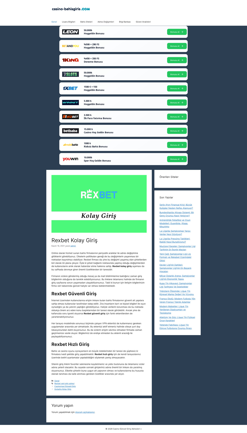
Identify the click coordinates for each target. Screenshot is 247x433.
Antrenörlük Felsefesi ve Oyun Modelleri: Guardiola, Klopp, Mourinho (175, 223)
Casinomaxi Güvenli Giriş (65, 386)
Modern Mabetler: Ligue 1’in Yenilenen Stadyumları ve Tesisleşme (174, 309)
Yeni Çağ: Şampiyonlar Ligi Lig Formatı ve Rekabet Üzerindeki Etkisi (175, 257)
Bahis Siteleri (86, 22)
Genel (54, 22)
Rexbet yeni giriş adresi (64, 383)
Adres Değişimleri (106, 22)
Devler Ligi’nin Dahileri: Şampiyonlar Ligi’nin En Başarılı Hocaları (175, 268)
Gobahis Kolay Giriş (62, 389)
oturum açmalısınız (85, 412)
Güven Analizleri (143, 22)
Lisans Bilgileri (68, 22)
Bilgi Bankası (125, 22)
